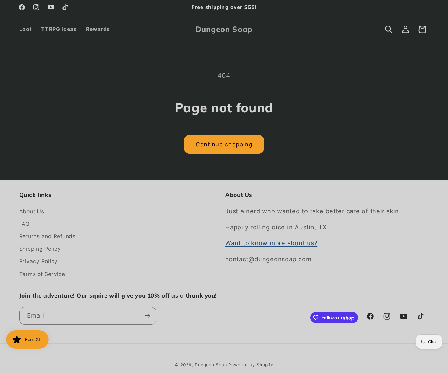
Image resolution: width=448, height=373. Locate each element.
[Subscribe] (147, 316)
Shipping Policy (40, 249)
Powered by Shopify (250, 364)
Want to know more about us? (271, 243)
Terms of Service (42, 274)
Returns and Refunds (47, 236)
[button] (388, 29)
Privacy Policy (38, 261)
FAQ (24, 224)
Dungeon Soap (211, 364)
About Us (31, 211)
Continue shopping (224, 144)
